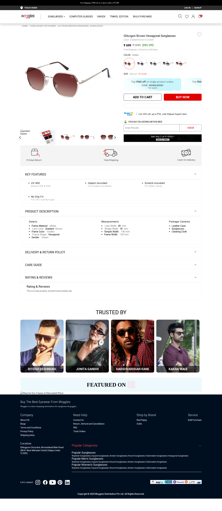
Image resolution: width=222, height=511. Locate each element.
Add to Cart (142, 97)
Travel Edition (119, 16)
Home (25, 26)
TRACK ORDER (30, 8)
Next (115, 137)
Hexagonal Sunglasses (178, 456)
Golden (135, 55)
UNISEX (101, 16)
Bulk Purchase (142, 16)
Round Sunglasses (136, 456)
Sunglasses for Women (43, 26)
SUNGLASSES (55, 16)
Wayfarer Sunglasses (81, 456)
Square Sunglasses (100, 456)
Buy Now (183, 97)
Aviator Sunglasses (118, 456)
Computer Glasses (81, 16)
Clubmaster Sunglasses (156, 456)
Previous (26, 79)
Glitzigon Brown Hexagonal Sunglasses (80, 26)
